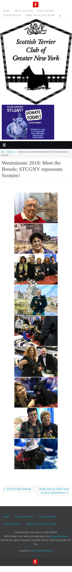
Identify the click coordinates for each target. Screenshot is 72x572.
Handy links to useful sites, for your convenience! (54, 490)
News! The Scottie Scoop (40, 15)
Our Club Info (45, 10)
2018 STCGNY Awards (18, 489)
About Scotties (23, 10)
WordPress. (47, 550)
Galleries (10, 151)
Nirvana (35, 550)
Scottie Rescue (12, 15)
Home (6, 10)
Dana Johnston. (59, 536)
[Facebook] (35, 4)
